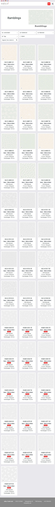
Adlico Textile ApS (8, 501)
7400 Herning (38, 501)
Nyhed (23, 36)
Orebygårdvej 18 (29, 501)
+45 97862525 (47, 501)
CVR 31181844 (19, 501)
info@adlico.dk (27, 503)
